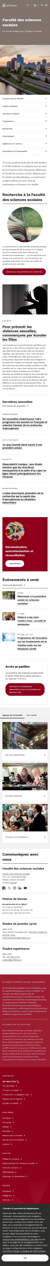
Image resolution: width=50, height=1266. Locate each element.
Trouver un (10, 1090)
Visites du (10, 1159)
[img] (9, 5)
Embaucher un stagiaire (15, 1094)
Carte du (10, 1168)
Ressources (12, 1099)
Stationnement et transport (18, 1163)
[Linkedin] (19, 888)
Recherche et (13, 1140)
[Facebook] (3, 888)
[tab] (12, 716)
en (27, 5)
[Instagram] (14, 888)
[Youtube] (25, 888)
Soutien (10, 1103)
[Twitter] (9, 888)
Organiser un (13, 1176)
